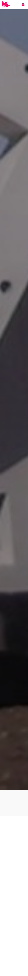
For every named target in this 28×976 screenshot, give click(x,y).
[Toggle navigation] (23, 4)
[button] (2, 771)
